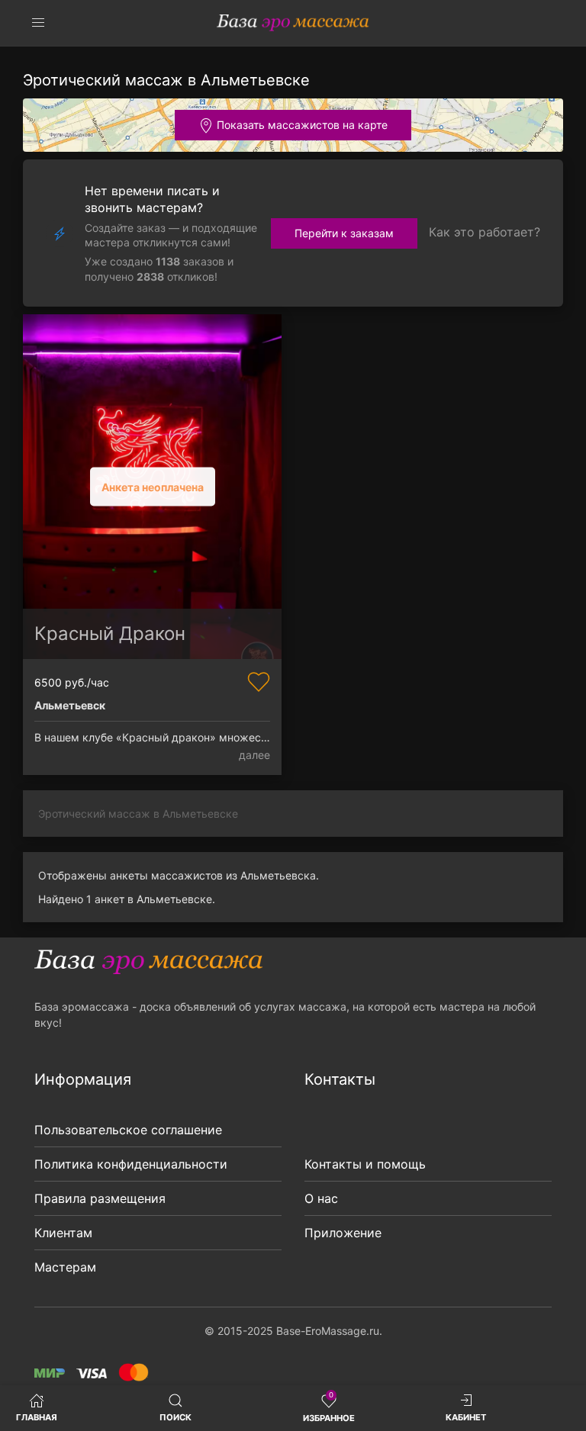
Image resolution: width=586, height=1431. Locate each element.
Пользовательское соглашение (128, 1129)
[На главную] (293, 23)
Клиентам (63, 1232)
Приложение (343, 1232)
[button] (38, 23)
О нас (321, 1198)
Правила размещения (100, 1198)
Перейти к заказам (344, 233)
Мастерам (65, 1267)
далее (254, 754)
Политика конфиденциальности (130, 1164)
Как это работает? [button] (484, 232)
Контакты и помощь (365, 1164)
